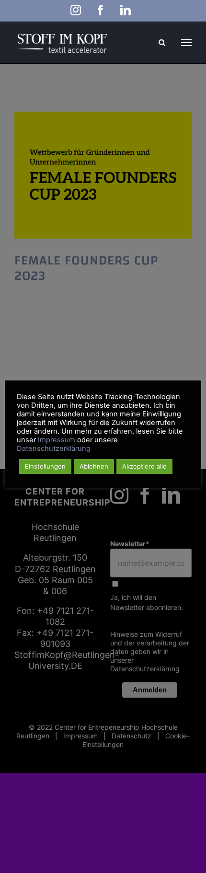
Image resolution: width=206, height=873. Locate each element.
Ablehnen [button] (94, 466)
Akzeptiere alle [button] (144, 466)
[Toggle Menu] (186, 42)
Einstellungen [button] (45, 466)
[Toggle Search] (162, 42)
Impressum (56, 440)
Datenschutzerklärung (54, 448)
